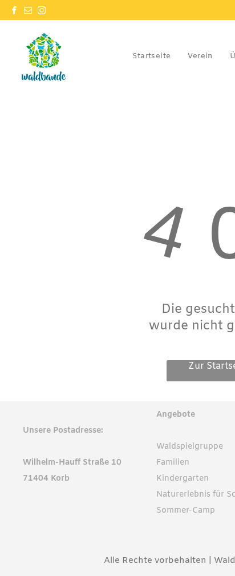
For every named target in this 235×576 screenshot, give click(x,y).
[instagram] (41, 12)
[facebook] (14, 12)
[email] (28, 12)
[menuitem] (151, 56)
